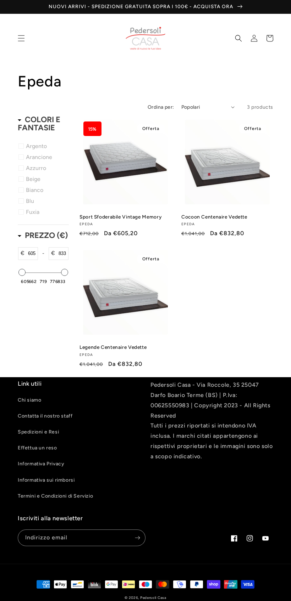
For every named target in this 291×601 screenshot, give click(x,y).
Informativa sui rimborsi (46, 480)
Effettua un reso (37, 448)
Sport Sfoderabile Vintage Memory (120, 217)
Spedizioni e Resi (38, 432)
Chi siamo (29, 400)
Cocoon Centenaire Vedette (214, 217)
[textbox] (31, 254)
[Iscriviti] (137, 537)
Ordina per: (161, 107)
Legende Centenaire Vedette (113, 347)
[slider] (22, 272)
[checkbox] (44, 146)
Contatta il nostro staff (45, 416)
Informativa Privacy (41, 464)
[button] (21, 38)
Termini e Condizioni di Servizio (55, 496)
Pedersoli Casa (153, 597)
